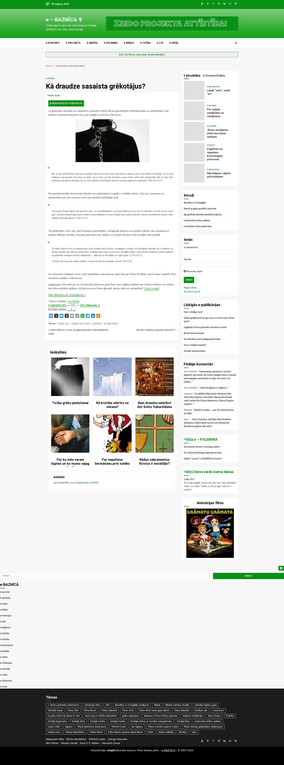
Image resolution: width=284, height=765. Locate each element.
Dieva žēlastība (181, 710)
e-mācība (50, 78)
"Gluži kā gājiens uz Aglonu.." (213, 388)
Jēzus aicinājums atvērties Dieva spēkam (194, 131)
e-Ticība (145, 43)
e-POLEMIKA (111, 43)
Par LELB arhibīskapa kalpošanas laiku (203, 453)
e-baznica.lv (218, 710)
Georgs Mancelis (117, 739)
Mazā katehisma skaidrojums (92, 727)
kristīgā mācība (111, 324)
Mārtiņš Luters (119, 727)
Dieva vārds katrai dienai (213, 472)
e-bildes (4, 610)
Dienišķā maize (55, 710)
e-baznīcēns (191, 247)
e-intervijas (5, 616)
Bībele (157, 705)
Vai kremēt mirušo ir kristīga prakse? (202, 447)
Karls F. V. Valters (89, 743)
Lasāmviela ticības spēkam (197, 220)
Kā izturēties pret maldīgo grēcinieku (202, 339)
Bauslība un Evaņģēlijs (195, 203)
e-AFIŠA (174, 43)
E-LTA (160, 43)
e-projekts (73, 43)
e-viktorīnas (6, 681)
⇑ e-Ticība (73, 301)
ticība (150, 732)
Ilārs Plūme (52, 743)
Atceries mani (194, 271)
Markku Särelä (53, 95)
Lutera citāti (54, 727)
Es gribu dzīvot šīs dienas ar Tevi (64, 716)
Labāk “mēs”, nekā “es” (194, 90)
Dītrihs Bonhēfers (76, 739)
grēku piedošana (130, 716)
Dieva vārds (128, 710)
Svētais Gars (54, 732)
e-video (4, 675)
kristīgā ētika (183, 721)
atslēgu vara (63, 324)
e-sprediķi (5, 669)
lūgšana (68, 727)
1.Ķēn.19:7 (189, 479)
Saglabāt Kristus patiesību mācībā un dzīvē (205, 327)
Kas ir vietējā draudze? (195, 345)
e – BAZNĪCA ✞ (64, 19)
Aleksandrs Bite (55, 739)
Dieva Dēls (73, 710)
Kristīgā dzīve (78, 721)
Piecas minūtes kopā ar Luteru (163, 727)
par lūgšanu (137, 727)
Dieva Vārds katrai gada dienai (154, 710)
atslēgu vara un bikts (81, 324)
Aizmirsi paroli (192, 291)
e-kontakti (53, 43)
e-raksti (211, 145)
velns (194, 732)
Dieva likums (90, 710)
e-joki (3, 622)
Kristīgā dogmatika (57, 721)
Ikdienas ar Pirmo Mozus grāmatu (161, 716)
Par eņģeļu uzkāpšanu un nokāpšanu (194, 110)
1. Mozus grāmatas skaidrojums (63, 705)
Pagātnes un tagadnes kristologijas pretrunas (194, 152)
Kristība (230, 716)
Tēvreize (183, 732)
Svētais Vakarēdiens (75, 732)
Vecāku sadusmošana (194, 351)
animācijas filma (92, 705)
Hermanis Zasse (111, 743)
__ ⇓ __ (71, 309)
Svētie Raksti (96, 732)
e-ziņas (3, 687)
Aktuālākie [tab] (192, 75)
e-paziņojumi (6, 645)
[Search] (236, 43)
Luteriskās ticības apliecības (198, 226)
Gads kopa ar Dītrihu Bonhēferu (101, 716)
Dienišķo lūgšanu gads (206, 705)
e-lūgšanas (5, 627)
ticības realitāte (166, 732)
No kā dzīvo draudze (194, 333)
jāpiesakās (83, 482)
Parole (187, 259)
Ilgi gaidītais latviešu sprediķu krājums (203, 215)
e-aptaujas (5, 598)
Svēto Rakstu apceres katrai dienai (125, 732)
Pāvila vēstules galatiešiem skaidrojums (203, 727)
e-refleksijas (213, 87)
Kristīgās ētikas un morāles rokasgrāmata (151, 721)
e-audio (4, 604)
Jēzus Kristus (214, 716)
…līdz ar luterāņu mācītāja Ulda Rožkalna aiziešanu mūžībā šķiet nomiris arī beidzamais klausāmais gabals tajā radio (207, 423)
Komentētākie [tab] (215, 75)
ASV (108, 705)
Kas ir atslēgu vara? (193, 312)
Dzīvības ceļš (200, 710)
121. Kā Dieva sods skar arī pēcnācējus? (142, 54)
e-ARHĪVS (92, 43)
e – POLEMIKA (205, 439)
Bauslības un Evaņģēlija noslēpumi (132, 705)
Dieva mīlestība (109, 710)
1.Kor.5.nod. (152, 288)
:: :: (168, 750)
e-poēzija (4, 651)
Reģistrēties (190, 287)
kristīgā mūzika (117, 721)
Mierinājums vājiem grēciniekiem (194, 173)
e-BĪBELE (129, 43)
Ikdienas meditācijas (193, 716)
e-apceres (211, 106)
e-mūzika (4, 639)
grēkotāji (97, 324)
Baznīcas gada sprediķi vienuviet (200, 209)
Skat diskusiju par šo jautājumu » (67, 295)
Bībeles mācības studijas (177, 705)
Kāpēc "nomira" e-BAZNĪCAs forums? (203, 459)
